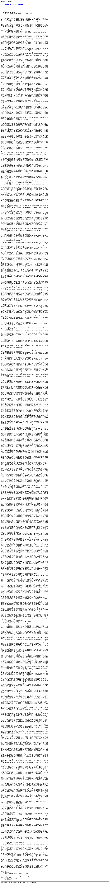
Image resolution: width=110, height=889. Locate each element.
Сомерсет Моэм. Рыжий (13, 4)
